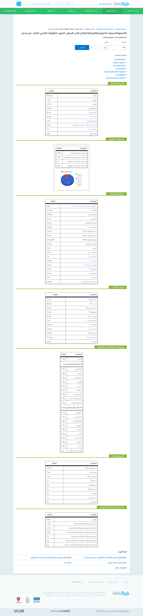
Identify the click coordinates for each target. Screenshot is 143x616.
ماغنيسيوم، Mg (91, 308)
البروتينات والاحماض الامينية (114, 72)
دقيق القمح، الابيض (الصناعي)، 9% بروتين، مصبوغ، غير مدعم (105, 557)
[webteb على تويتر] (15, 611)
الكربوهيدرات (120, 75)
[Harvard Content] (18, 600)
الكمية (124, 42)
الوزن (106, 42)
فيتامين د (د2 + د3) (90, 265)
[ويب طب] (121, 4)
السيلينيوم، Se (92, 337)
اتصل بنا (126, 582)
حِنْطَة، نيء (68, 562)
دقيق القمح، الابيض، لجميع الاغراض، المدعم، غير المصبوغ (51, 557)
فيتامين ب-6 (92, 227)
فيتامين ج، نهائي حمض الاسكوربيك (85, 125)
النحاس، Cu (93, 329)
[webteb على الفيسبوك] (22, 611)
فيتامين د (93, 277)
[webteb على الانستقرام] (19, 611)
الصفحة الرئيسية (120, 29)
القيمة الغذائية (119, 59)
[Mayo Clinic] (28, 600)
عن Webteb (77, 582)
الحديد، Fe (93, 117)
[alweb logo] (64, 611)
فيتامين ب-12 (92, 252)
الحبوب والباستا (89, 29)
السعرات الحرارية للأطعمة (105, 29)
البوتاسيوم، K (92, 316)
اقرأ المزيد (48, 595)
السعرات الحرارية (119, 62)
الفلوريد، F (93, 341)
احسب (82, 47)
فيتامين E (93, 261)
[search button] (18, 4)
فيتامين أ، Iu (93, 129)
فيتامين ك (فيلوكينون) (89, 282)
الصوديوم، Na (92, 121)
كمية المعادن (120, 68)
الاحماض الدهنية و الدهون (115, 78)
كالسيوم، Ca (92, 112)
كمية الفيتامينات (119, 65)
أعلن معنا (113, 582)
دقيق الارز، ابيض (121, 568)
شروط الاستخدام (95, 582)
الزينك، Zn (93, 325)
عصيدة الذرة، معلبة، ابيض (117, 562)
